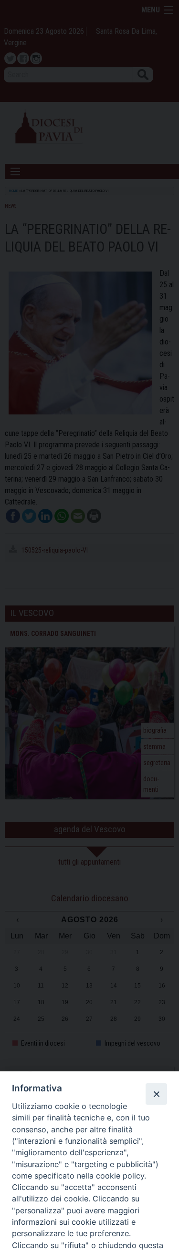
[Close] (156, 1093)
